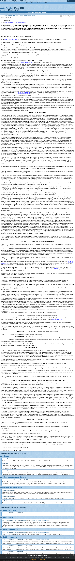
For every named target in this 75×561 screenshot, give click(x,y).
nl (72, 0)
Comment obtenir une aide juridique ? (37, 12)
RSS (27, 2)
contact (46, 2)
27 (15, 8)
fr (69, 0)
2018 (22, 8)
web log (39, 2)
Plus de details (41, 559)
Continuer (33, 559)
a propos (32, 2)
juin (17, 8)
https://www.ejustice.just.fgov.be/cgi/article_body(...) (16, 22)
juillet (12, 10)
